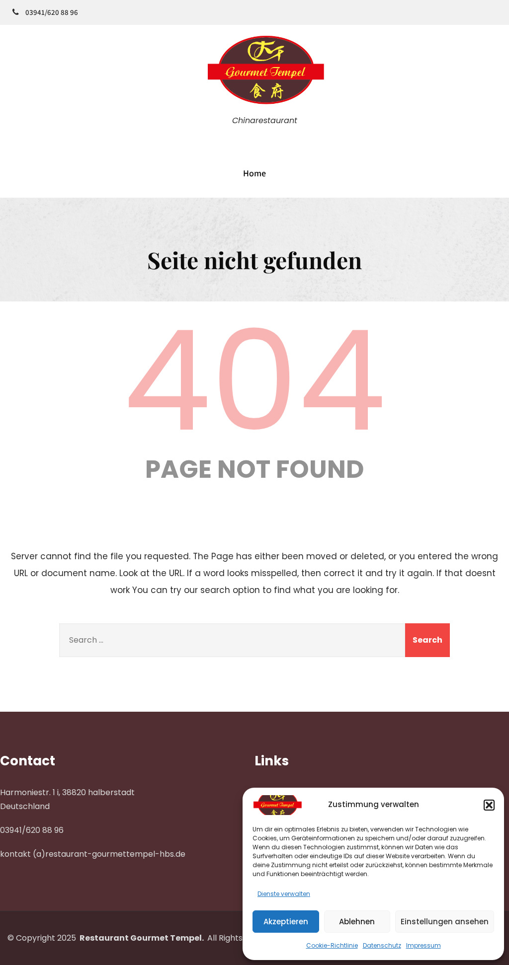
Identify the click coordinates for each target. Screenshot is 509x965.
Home (254, 173)
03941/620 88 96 (51, 12)
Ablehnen (357, 921)
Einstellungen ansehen (445, 921)
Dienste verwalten (283, 894)
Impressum (423, 945)
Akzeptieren (285, 921)
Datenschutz (382, 945)
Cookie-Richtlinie (332, 945)
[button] (489, 805)
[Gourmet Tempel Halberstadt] (264, 106)
